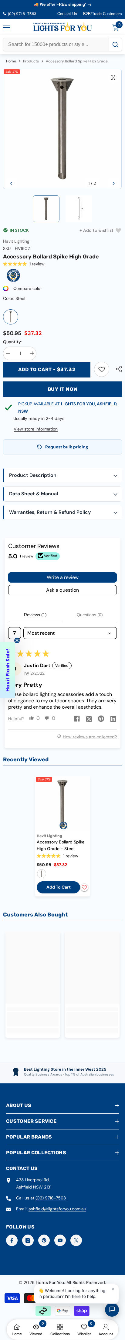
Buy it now (63, 389)
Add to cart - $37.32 (47, 369)
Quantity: (12, 341)
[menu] (6, 27)
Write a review (63, 577)
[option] (62, 129)
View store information (36, 429)
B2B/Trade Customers (102, 13)
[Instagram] (28, 1240)
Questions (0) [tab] (90, 614)
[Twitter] (76, 1240)
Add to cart (58, 887)
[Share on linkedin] (113, 718)
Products (31, 61)
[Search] (115, 44)
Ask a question (62, 590)
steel (41, 873)
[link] (101, 369)
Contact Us (67, 13)
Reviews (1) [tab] (35, 614)
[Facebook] (12, 1240)
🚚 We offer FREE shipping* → (63, 4)
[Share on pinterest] (101, 718)
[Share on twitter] (89, 718)
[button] (11, 183)
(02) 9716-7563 (50, 1198)
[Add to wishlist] (84, 887)
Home (11, 61)
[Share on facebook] (76, 718)
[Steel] (10, 316)
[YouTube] (60, 1240)
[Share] (117, 369)
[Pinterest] (44, 1240)
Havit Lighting (16, 241)
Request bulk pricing (66, 447)
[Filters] (14, 633)
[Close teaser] (17, 640)
